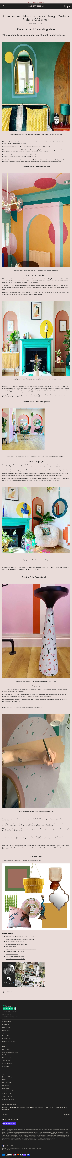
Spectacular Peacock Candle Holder (15, 951)
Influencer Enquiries (7, 1058)
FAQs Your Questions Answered (10, 1052)
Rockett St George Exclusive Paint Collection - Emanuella (20, 939)
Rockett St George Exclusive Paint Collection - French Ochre (21, 949)
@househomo (17, 134)
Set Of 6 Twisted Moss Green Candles (15, 959)
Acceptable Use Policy (8, 1099)
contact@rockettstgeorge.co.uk (9, 1017)
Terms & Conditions (7, 1096)
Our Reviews (5, 1085)
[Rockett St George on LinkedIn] (9, 1120)
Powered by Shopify (6, 1149)
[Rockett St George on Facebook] (3, 1120)
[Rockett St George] (36, 6)
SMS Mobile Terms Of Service (9, 1091)
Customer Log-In (6, 1024)
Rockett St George (13, 1148)
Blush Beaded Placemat (12, 954)
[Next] (58, 1)
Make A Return (6, 1030)
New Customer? (6, 1027)
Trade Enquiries (6, 1060)
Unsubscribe (5, 1066)
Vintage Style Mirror (11, 946)
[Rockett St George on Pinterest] (12, 1120)
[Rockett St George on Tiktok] (15, 1120)
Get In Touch (5, 1049)
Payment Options (6, 1039)
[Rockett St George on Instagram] (6, 1120)
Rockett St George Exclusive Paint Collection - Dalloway (20, 937)
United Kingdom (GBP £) (9, 1146)
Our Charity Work (6, 1082)
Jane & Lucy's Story (7, 1077)
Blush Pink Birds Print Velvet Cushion (15, 956)
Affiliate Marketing (7, 1063)
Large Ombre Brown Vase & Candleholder (16, 944)
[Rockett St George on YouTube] (17, 1120)
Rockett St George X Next (8, 1041)
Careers (4, 1079)
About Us (4, 1074)
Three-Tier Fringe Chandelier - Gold (15, 941)
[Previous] (14, 1)
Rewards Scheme (6, 1036)
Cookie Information (7, 1094)
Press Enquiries (6, 1055)
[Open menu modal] (3, 6)
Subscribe (67, 1114)
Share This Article (9, 992)
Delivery (4, 1033)
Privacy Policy (5, 1088)
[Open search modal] (65, 6)
